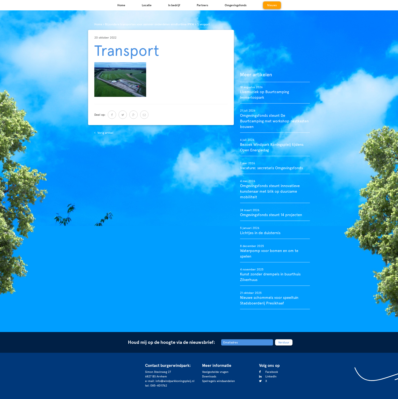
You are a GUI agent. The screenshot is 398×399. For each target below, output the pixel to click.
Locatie (147, 5)
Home (121, 5)
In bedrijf (174, 5)
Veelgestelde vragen (215, 371)
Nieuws (272, 5)
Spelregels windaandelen (218, 381)
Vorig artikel (105, 132)
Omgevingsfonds (235, 5)
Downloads (209, 376)
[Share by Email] (144, 115)
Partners (202, 5)
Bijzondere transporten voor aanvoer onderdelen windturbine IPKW (149, 24)
